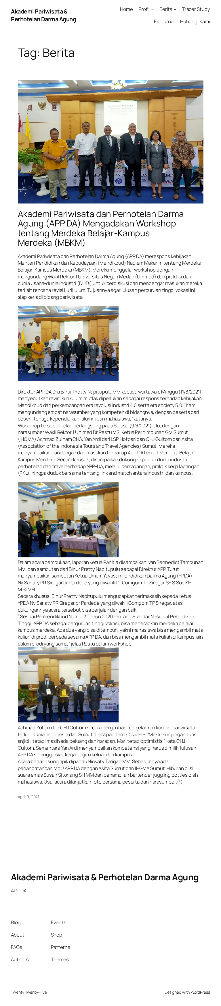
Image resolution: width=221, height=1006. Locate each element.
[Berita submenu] (175, 9)
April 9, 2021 (28, 796)
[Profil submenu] (152, 9)
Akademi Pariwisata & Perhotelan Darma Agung (43, 15)
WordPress (200, 992)
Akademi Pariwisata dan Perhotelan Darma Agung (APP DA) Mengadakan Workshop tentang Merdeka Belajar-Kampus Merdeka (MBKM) (101, 228)
